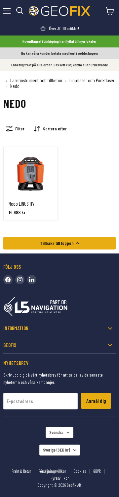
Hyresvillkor (60, 478)
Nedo (15, 86)
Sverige (56, 450)
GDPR (96, 471)
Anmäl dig (96, 400)
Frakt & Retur (21, 471)
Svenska (56, 432)
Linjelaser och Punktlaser (91, 80)
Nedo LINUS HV (21, 204)
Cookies (79, 471)
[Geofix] (49, 308)
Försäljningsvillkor (52, 471)
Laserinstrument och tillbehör (36, 80)
